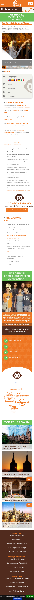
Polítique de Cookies (17, 567)
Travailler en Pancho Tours (17, 552)
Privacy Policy (17, 598)
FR (31, 3)
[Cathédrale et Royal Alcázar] (17, 6)
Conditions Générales (17, 559)
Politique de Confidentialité (17, 563)
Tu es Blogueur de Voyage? (17, 547)
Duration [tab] (11, 84)
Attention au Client (17, 571)
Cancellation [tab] (13, 97)
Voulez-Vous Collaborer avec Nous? (17, 578)
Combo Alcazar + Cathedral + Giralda (17, 210)
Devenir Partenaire (17, 582)
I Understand (30, 596)
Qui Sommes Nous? (17, 535)
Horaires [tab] (11, 88)
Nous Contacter (17, 539)
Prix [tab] (9, 92)
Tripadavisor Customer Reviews (17, 586)
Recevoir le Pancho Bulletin (17, 543)
